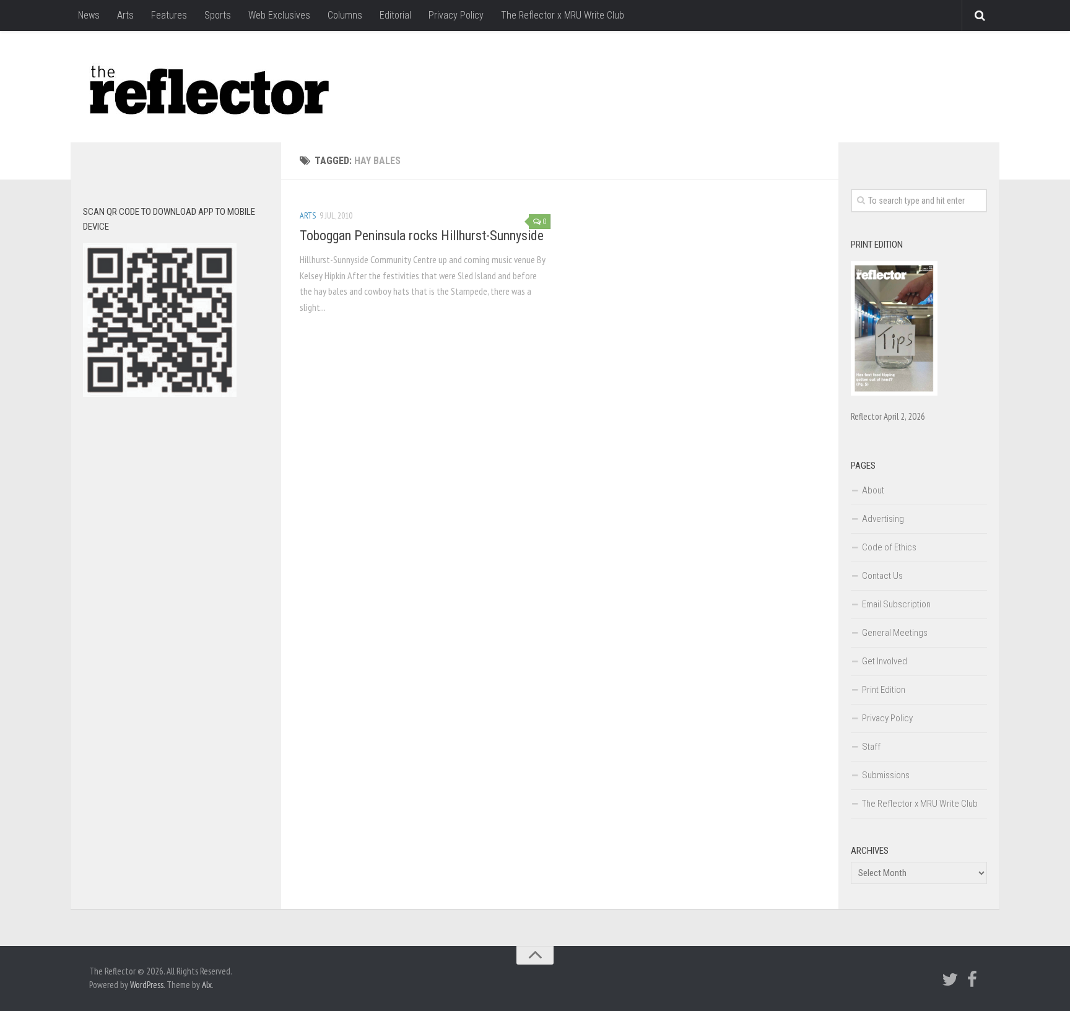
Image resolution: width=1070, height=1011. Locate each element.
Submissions (886, 775)
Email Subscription (896, 604)
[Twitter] (950, 979)
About (873, 490)
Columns (345, 15)
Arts (125, 15)
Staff (871, 746)
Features (169, 15)
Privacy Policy (456, 15)
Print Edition (883, 689)
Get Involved (884, 661)
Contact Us (882, 575)
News (89, 15)
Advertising (883, 518)
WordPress (146, 985)
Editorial (395, 15)
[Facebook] (972, 979)
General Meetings (895, 632)
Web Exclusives (279, 15)
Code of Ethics (889, 547)
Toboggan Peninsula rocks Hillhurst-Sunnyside (422, 235)
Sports (217, 15)
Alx (207, 985)
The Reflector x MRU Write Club (562, 15)
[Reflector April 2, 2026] (894, 392)
